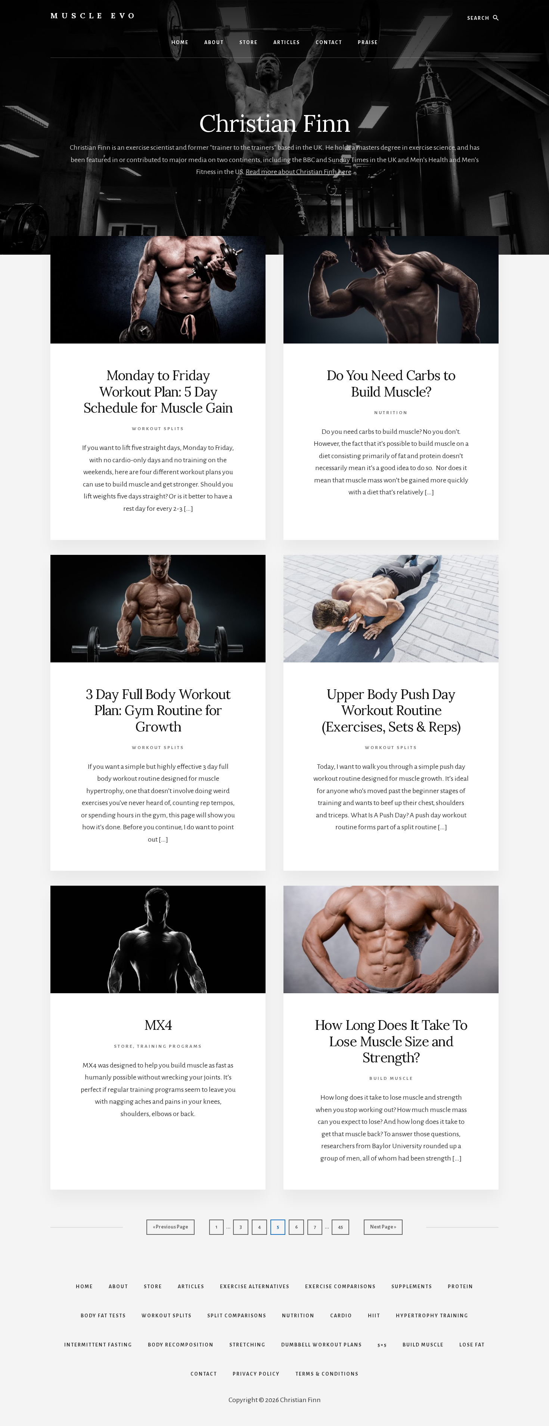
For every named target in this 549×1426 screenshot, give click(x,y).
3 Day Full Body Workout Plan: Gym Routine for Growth (158, 710)
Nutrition (391, 412)
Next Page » (383, 1229)
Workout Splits (158, 428)
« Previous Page (170, 1229)
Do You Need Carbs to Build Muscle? (391, 383)
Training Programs (169, 1046)
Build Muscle (391, 1078)
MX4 (158, 1025)
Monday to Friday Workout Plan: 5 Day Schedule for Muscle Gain (158, 391)
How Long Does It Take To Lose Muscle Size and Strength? (391, 1041)
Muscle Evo (94, 15)
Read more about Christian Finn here (298, 171)
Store (123, 1046)
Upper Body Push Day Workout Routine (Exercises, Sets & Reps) (391, 710)
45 (343, 1227)
